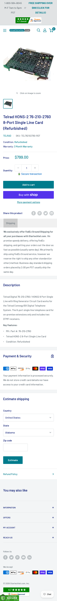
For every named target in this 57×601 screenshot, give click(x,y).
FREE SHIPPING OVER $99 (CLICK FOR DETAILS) (41, 7)
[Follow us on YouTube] (23, 557)
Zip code (7, 440)
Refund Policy (10, 474)
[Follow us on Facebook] (5, 557)
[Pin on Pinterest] (39, 213)
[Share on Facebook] (33, 213)
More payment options (28, 202)
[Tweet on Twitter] (45, 213)
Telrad (7, 135)
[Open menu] (4, 30)
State (6, 425)
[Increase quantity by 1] (35, 168)
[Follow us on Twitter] (11, 557)
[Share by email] (51, 213)
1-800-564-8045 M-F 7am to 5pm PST (13, 7)
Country (7, 410)
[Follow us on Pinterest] (17, 557)
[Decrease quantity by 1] (18, 168)
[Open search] (38, 30)
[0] (51, 30)
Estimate (13, 460)
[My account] (44, 30)
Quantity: (8, 170)
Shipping (10, 223)
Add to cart (28, 184)
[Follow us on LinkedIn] (29, 557)
